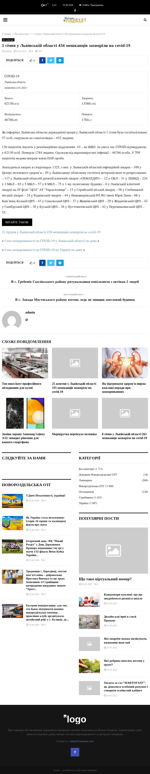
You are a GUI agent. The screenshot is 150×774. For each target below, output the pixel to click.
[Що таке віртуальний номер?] (113, 551)
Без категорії (8, 39)
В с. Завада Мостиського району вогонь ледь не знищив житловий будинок (75, 300)
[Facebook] (75, 752)
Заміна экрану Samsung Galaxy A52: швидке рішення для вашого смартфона (23, 438)
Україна (83, 503)
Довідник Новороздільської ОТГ (98, 474)
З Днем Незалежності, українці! (45, 495)
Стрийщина (86, 497)
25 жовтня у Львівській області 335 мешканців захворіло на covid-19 (74, 388)
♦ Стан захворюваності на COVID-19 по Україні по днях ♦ (43, 249)
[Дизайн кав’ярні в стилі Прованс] (89, 622)
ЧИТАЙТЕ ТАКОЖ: (17, 222)
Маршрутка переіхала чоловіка (74, 434)
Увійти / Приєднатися (92, 4)
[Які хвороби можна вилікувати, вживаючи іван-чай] (89, 644)
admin (9, 51)
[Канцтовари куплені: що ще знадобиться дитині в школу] (89, 600)
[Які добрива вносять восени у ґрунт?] (89, 666)
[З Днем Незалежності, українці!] (12, 501)
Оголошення (86, 492)
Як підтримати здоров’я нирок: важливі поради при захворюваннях (124, 388)
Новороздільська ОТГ (91, 486)
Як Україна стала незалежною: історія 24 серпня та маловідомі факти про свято (46, 521)
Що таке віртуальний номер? (105, 579)
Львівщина (85, 480)
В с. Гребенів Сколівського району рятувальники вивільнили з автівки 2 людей (75, 282)
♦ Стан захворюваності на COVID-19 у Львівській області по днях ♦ (50, 240)
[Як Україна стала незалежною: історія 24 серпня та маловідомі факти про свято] (12, 523)
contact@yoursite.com (81, 741)
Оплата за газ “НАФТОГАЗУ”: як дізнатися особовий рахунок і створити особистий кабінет (126, 686)
